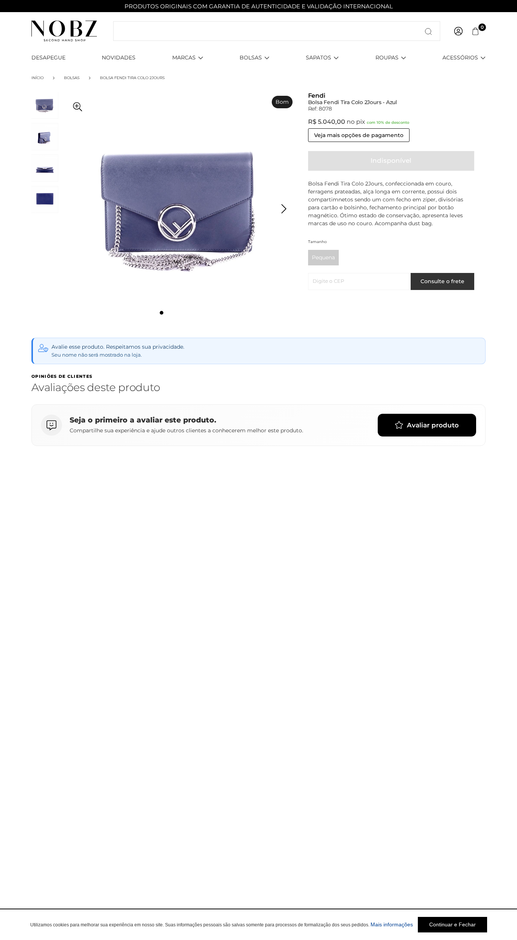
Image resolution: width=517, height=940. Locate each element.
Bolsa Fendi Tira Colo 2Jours (132, 77)
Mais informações (392, 924)
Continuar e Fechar (452, 924)
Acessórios (460, 57)
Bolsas (251, 57)
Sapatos (318, 57)
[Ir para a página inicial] (64, 30)
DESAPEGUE (48, 57)
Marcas (184, 57)
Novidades (118, 57)
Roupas (387, 57)
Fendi (316, 95)
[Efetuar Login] (458, 31)
